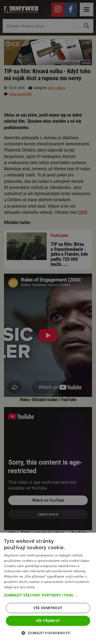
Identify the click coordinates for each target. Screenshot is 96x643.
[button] (48, 595)
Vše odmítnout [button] (48, 608)
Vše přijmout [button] (48, 620)
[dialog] (48, 588)
